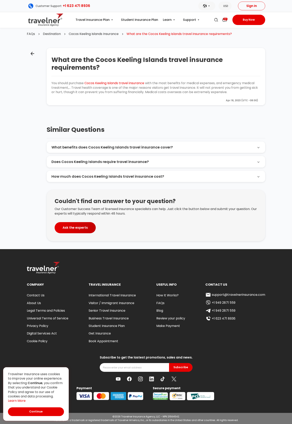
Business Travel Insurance (109, 318)
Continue (36, 411)
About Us (34, 303)
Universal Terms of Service (47, 318)
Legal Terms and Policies (46, 310)
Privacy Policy (37, 326)
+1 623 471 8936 (76, 5)
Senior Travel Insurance (107, 310)
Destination (52, 34)
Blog (159, 310)
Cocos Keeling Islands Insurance (94, 34)
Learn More (17, 401)
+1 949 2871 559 (223, 302)
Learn (167, 20)
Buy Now (249, 20)
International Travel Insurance (112, 295)
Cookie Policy (37, 341)
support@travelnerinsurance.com (238, 294)
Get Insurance (100, 333)
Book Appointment (103, 341)
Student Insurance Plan (139, 20)
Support (189, 20)
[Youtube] (118, 378)
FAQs (31, 34)
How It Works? (167, 295)
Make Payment (168, 326)
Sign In (251, 6)
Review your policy (170, 318)
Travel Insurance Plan (92, 20)
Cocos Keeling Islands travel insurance (114, 83)
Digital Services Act (42, 333)
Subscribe (180, 367)
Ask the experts (75, 227)
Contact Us (35, 295)
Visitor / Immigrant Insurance (111, 303)
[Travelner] (46, 19)
